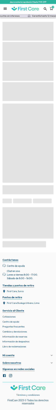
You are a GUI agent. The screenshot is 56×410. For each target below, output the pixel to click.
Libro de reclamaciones (14, 346)
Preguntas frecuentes (13, 326)
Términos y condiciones (28, 395)
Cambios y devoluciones (14, 331)
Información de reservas (14, 336)
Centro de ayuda (10, 321)
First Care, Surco (15, 291)
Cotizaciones (9, 316)
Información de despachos (15, 341)
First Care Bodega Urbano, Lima (23, 303)
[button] (28, 355)
